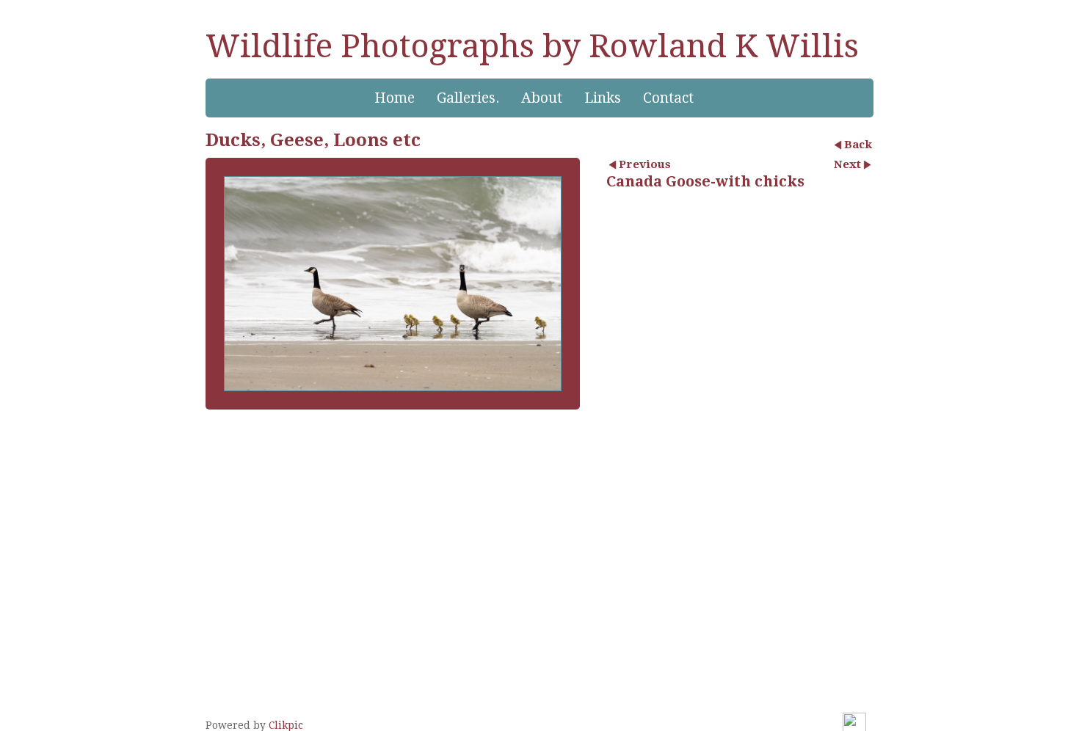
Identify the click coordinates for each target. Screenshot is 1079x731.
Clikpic (286, 725)
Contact (668, 98)
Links (602, 98)
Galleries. (468, 98)
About (541, 98)
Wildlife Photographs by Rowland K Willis (532, 46)
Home (394, 98)
